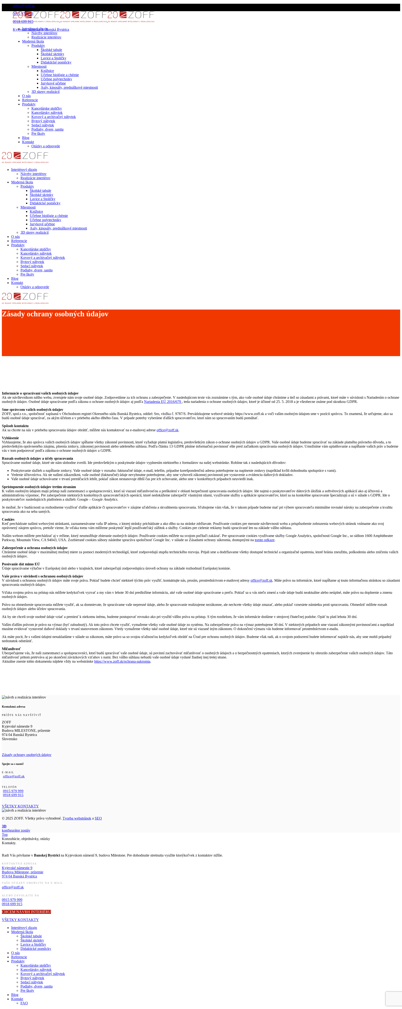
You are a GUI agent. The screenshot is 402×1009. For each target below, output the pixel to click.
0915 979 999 (13, 791)
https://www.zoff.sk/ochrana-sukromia (122, 661)
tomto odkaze (265, 540)
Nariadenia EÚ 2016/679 (163, 402)
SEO (98, 818)
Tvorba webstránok (77, 818)
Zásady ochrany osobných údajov (26, 755)
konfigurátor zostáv (16, 828)
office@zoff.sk (167, 430)
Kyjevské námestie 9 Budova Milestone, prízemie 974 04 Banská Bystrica (22, 872)
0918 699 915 (13, 795)
